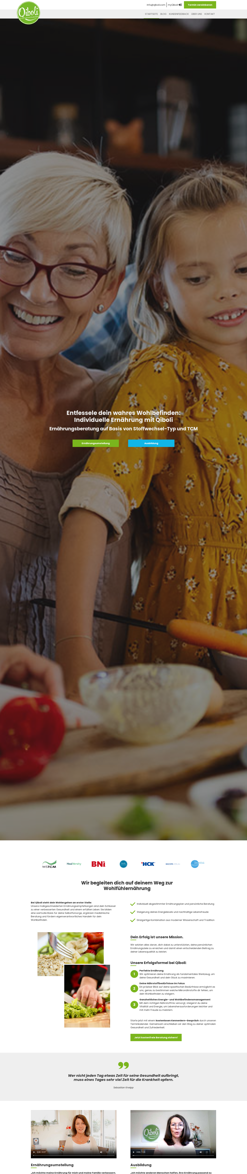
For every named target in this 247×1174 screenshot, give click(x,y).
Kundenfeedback (179, 14)
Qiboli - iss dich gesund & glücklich (28, 12)
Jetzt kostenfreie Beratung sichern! (156, 1037)
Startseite (151, 14)
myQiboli (173, 4)
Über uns (196, 14)
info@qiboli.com (156, 4)
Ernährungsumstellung (96, 443)
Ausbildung (151, 443)
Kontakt (210, 14)
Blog (163, 14)
